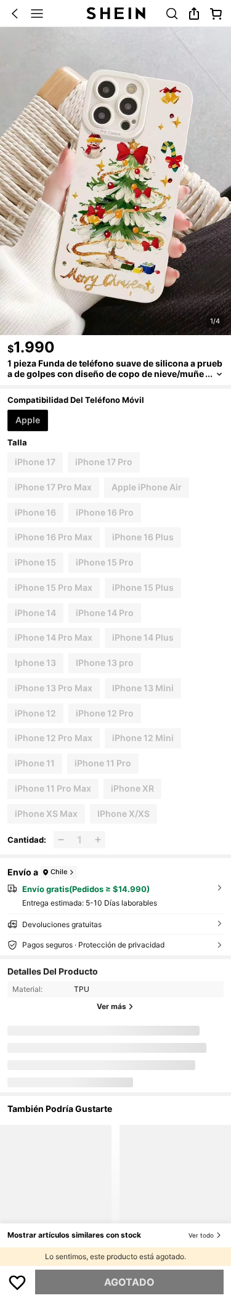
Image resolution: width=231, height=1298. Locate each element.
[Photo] (49, 1046)
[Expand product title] (219, 374)
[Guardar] (17, 1282)
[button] (15, 13)
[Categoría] (37, 13)
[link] (172, 13)
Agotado (129, 1282)
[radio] (27, 420)
